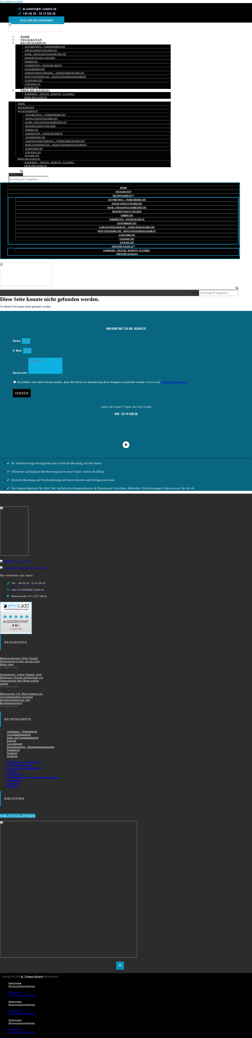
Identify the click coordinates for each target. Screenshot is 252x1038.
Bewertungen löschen (40, 58)
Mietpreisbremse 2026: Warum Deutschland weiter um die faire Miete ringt (20, 661)
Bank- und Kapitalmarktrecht (45, 54)
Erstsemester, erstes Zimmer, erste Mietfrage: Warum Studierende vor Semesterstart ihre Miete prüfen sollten (21, 679)
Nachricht (20, 372)
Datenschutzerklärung (174, 382)
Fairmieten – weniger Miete (43, 65)
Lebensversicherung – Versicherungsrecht (55, 73)
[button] (16, 171)
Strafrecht (33, 152)
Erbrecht (31, 61)
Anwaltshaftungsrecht (41, 50)
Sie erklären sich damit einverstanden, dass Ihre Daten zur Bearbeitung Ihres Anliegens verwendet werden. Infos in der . (102, 382)
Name (17, 341)
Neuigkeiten (26, 107)
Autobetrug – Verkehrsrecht (45, 46)
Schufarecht (33, 80)
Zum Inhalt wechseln (11, 1)
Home (21, 103)
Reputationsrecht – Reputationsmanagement (55, 76)
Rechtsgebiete (33, 43)
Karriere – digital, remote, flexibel (50, 94)
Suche (19, 174)
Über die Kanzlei (35, 90)
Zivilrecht (32, 155)
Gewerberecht (35, 69)
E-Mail (18, 350)
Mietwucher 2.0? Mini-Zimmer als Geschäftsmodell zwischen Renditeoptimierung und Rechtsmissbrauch (21, 698)
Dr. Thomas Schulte (31, 976)
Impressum (15, 983)
